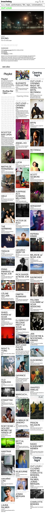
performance (16, 5)
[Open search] (40, 1)
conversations (37, 5)
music (8, 5)
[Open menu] (42, 2)
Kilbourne (6, 53)
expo (28, 5)
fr (36, 1)
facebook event (4, 47)
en (37, 1)
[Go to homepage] (6, 2)
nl (35, 1)
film (24, 5)
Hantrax (5, 52)
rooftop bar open (7, 50)
